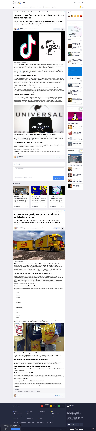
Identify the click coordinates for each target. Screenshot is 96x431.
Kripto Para (29, 411)
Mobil (28, 413)
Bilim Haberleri (43, 411)
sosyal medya (31, 70)
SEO (53, 411)
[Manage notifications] (93, 428)
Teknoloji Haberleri (56, 413)
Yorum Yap (58, 157)
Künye (47, 422)
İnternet (16, 418)
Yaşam (53, 416)
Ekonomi (16, 411)
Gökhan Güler (17, 206)
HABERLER (26, 7)
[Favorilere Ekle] (61, 12)
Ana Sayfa (16, 11)
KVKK (33, 422)
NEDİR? (33, 7)
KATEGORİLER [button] (17, 7)
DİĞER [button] (54, 7)
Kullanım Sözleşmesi (40, 422)
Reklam (29, 422)
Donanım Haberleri (18, 413)
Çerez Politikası (5, 429)
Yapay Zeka (42, 416)
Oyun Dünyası (30, 418)
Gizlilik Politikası (23, 422)
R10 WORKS (47, 7)
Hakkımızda (15, 422)
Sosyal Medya (23, 11)
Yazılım (41, 418)
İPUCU (40, 7)
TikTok (19, 71)
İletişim (51, 422)
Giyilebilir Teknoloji (18, 416)
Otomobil (29, 416)
